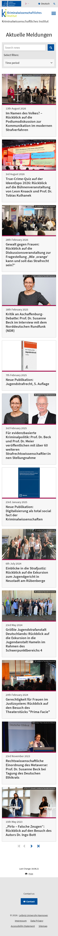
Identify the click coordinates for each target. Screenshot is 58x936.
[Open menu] (53, 14)
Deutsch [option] (45, 3)
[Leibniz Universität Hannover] (11, 3)
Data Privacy (36, 920)
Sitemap (43, 926)
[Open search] (54, 3)
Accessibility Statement (23, 926)
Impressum (21, 920)
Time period (12, 63)
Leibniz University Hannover (33, 915)
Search (50, 47)
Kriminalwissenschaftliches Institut (25, 21)
